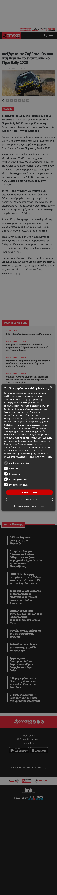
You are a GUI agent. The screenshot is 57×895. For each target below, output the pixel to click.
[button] (29, 506)
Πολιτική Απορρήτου (42, 457)
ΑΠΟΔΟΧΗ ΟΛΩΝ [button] (29, 492)
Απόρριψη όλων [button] (29, 499)
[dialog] (28, 447)
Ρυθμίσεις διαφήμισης (19, 450)
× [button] (51, 387)
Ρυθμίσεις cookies (23, 457)
